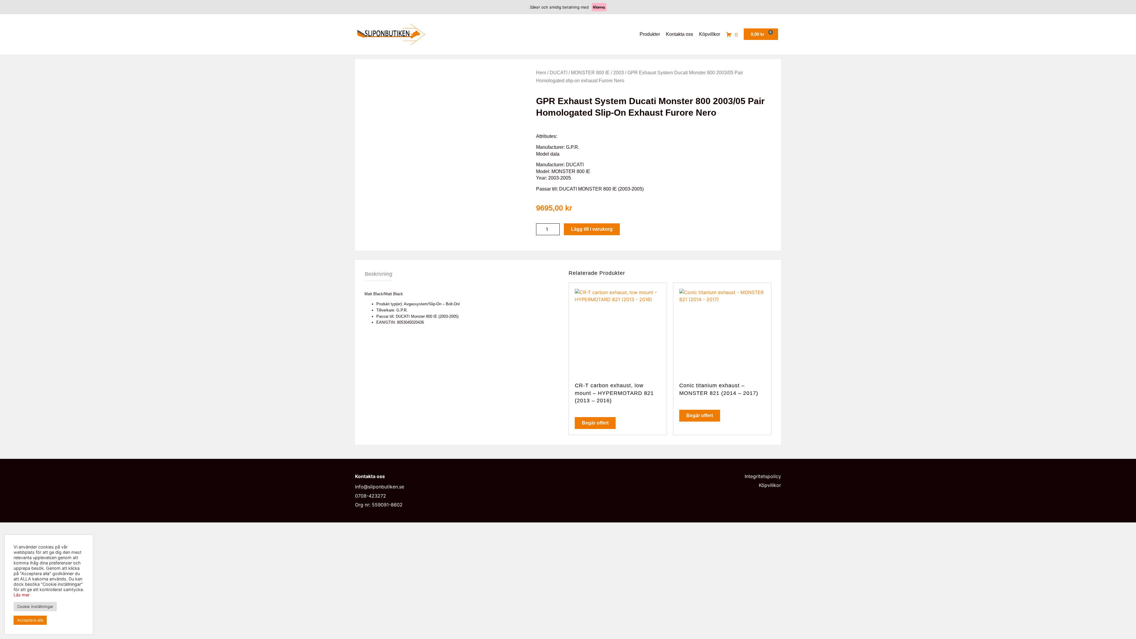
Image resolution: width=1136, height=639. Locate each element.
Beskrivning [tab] (378, 274)
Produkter (650, 34)
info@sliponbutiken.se (379, 487)
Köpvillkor (709, 34)
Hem (541, 72)
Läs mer (22, 594)
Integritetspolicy (763, 476)
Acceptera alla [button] (30, 620)
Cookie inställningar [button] (35, 606)
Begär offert (595, 422)
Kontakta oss (679, 34)
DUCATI (558, 72)
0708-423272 (370, 496)
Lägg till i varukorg (592, 229)
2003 (618, 72)
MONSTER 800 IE (590, 72)
